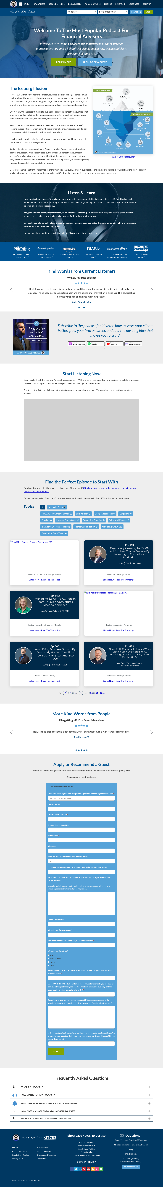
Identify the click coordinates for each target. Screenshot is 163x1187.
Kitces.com (20, 4)
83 (91, 693)
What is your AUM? (56, 919)
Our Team (16, 1147)
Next (102, 693)
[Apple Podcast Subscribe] (77, 343)
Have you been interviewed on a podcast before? (69, 856)
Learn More (63, 62)
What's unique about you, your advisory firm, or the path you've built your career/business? (79, 879)
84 (96, 693)
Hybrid (52, 962)
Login (148, 12)
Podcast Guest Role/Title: (59, 825)
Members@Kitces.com (139, 1144)
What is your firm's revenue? (60, 930)
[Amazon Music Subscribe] (133, 343)
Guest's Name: (54, 804)
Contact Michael (131, 1167)
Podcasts (73, 12)
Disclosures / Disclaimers (46, 1155)
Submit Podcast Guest (86, 1146)
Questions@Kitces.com (138, 1140)
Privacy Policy (17, 1159)
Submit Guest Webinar (86, 1149)
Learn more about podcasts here (85, 233)
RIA (51, 955)
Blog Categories (107, 12)
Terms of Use (42, 1159)
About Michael (42, 1147)
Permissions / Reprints (20, 1155)
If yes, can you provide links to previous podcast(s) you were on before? (78, 867)
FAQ (131, 1149)
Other (52, 965)
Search (135, 12)
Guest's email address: (58, 814)
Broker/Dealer (55, 959)
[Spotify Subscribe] (96, 343)
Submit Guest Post (86, 1152)
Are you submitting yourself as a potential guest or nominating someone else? (81, 793)
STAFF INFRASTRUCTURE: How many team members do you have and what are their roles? (80, 972)
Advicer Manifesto (44, 1151)
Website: (52, 846)
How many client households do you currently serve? (71, 940)
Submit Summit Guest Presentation (86, 1155)
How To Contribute (86, 1143)
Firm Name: (53, 835)
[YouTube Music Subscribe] (115, 343)
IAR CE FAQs (131, 1154)
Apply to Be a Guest (95, 62)
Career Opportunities (20, 1151)
